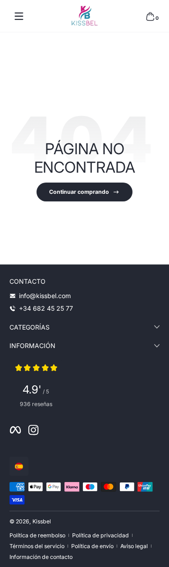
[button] (150, 16)
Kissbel (41, 521)
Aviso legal (134, 546)
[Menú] (18, 16)
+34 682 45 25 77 (46, 308)
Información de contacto (41, 557)
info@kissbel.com (45, 295)
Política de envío (92, 546)
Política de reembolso (37, 535)
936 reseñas (36, 404)
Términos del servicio (36, 546)
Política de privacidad (100, 535)
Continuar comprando (79, 191)
